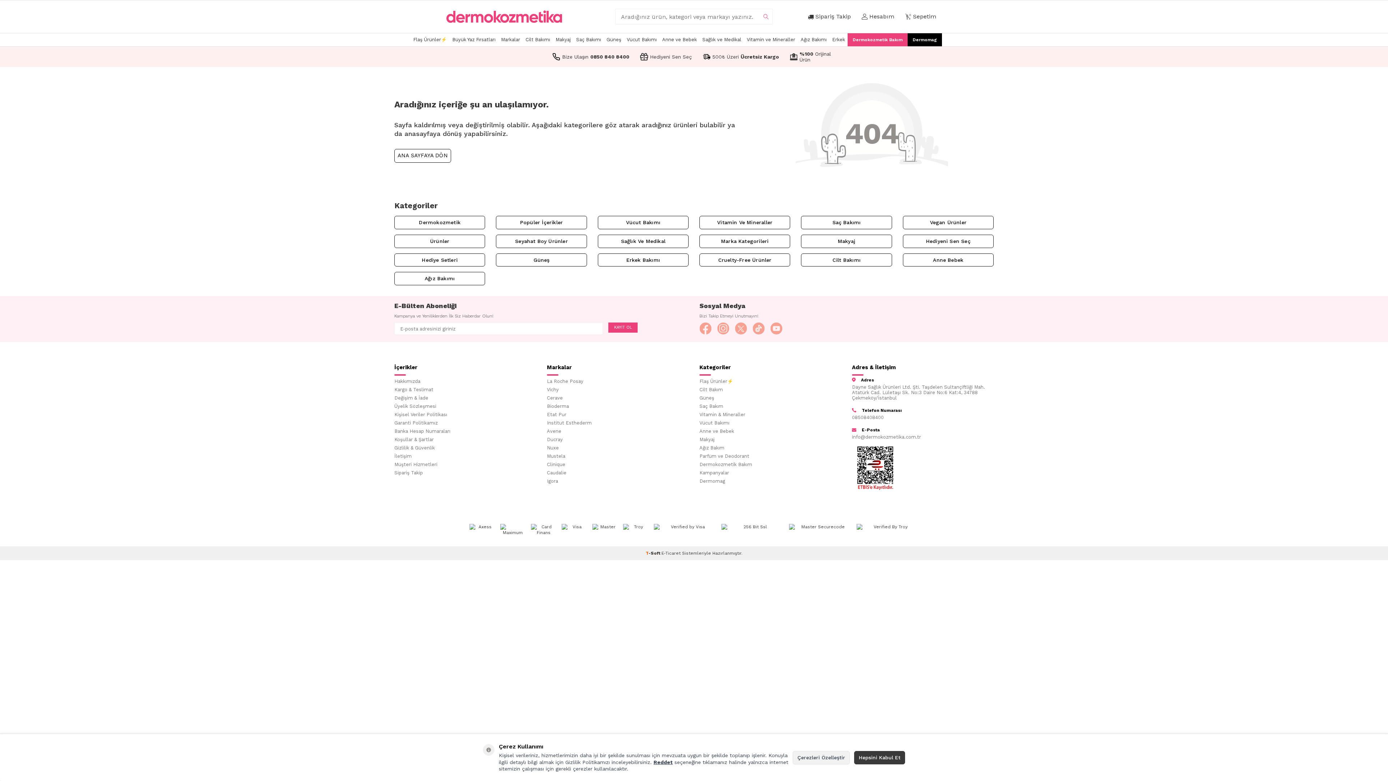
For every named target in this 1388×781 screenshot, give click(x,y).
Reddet (663, 762)
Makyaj (563, 39)
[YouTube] (776, 329)
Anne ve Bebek (679, 39)
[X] (741, 329)
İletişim (403, 456)
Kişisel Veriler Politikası (420, 414)
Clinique (556, 464)
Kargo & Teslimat (413, 389)
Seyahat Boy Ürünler (541, 241)
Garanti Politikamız (416, 423)
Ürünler (439, 241)
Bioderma (558, 406)
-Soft (653, 553)
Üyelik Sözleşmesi (415, 406)
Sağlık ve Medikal (721, 39)
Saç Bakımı (588, 39)
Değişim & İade (411, 398)
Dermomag (925, 39)
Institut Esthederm (569, 423)
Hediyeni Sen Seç (948, 241)
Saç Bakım (711, 406)
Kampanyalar (714, 472)
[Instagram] (723, 329)
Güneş (614, 39)
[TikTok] (759, 329)
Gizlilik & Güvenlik (414, 448)
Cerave (555, 398)
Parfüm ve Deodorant (724, 456)
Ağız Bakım (711, 448)
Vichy (553, 389)
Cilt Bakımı (538, 39)
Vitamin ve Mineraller (771, 39)
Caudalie (556, 472)
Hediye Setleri (440, 260)
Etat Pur (556, 414)
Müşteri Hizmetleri (415, 464)
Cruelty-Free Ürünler (745, 260)
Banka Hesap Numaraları (422, 431)
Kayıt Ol (623, 327)
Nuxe (553, 448)
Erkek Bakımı (643, 260)
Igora (552, 481)
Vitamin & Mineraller (722, 414)
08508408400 (868, 417)
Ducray (555, 439)
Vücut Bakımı (642, 39)
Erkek (838, 39)
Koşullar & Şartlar (414, 439)
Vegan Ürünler (948, 222)
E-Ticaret (671, 553)
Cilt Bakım (711, 389)
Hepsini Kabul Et (879, 757)
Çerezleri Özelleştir (821, 757)
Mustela (556, 456)
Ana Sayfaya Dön (423, 155)
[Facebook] (705, 329)
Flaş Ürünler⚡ (430, 39)
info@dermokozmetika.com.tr (886, 437)
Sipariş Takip (408, 472)
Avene (554, 431)
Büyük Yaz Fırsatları (474, 39)
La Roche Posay (565, 381)
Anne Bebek (948, 260)
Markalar (510, 39)
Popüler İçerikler (541, 222)
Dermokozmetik (439, 222)
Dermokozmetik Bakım (878, 39)
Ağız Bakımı (814, 39)
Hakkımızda (407, 381)
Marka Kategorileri (744, 241)
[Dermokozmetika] (504, 16)
